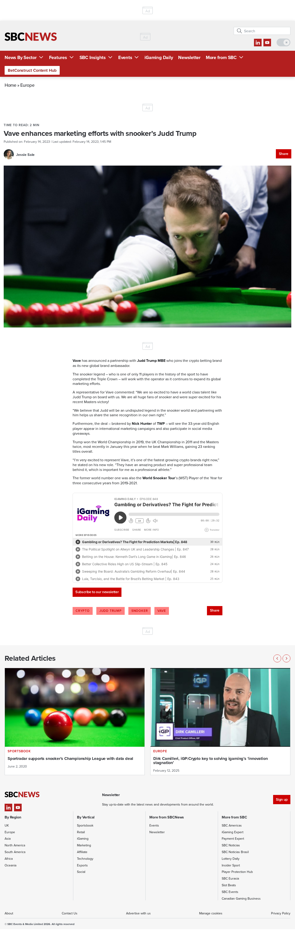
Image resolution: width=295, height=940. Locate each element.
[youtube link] (267, 42)
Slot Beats (229, 885)
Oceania (10, 865)
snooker (139, 610)
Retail (81, 832)
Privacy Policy (280, 913)
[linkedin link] (258, 42)
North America (15, 845)
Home (10, 85)
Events (125, 57)
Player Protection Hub (237, 871)
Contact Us (69, 913)
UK (7, 825)
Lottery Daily (230, 858)
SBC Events (230, 891)
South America (15, 852)
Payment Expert (233, 838)
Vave (161, 610)
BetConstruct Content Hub (32, 70)
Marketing (84, 845)
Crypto (83, 610)
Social (81, 871)
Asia (8, 838)
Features (58, 57)
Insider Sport (231, 865)
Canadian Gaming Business (241, 898)
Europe (27, 85)
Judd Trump (110, 610)
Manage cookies (210, 913)
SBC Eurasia (230, 878)
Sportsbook (85, 825)
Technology (85, 858)
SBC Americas (232, 825)
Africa (9, 858)
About (9, 913)
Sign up (282, 799)
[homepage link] (31, 37)
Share (283, 153)
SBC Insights (93, 57)
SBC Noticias (231, 845)
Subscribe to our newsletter (97, 592)
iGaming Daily (159, 57)
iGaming (82, 838)
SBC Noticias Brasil (235, 852)
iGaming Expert (232, 832)
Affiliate (82, 852)
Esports (82, 865)
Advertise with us (138, 913)
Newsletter (189, 57)
